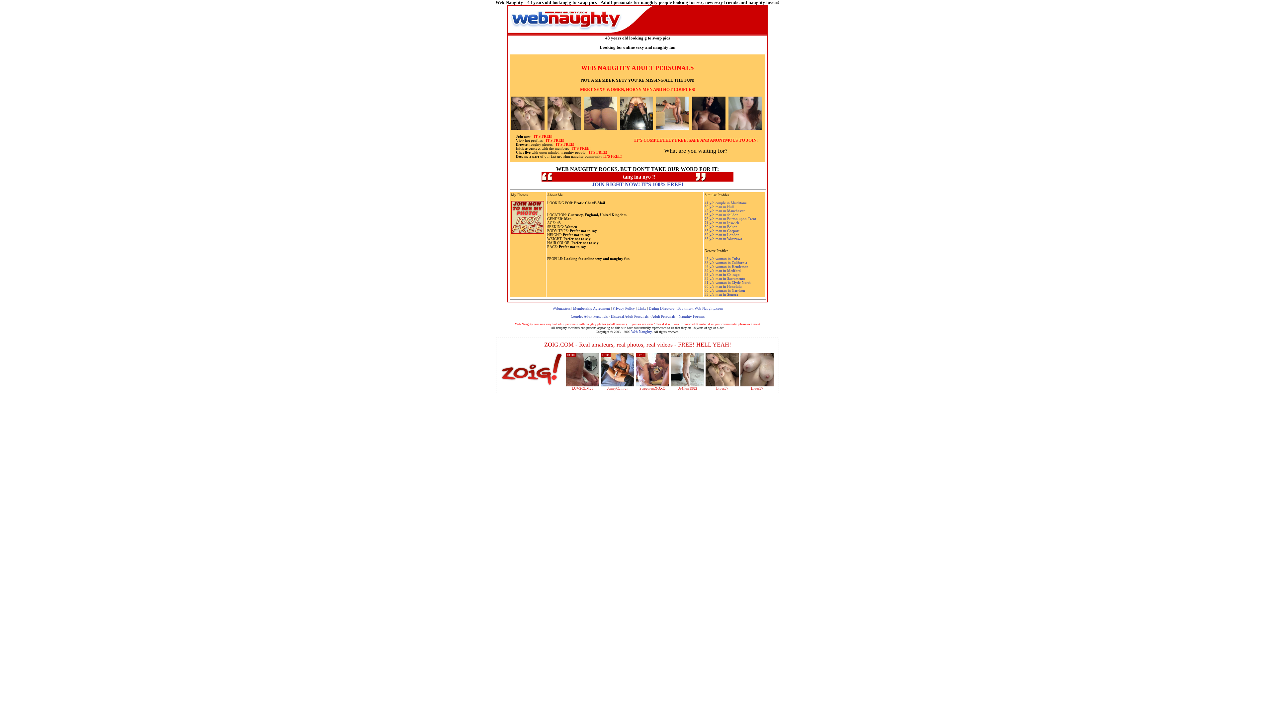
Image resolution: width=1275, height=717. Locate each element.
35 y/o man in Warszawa (723, 239)
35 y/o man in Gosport (722, 231)
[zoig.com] (531, 369)
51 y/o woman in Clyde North (728, 282)
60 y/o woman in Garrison (725, 290)
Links (642, 308)
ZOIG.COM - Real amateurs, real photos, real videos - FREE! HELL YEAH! (637, 344)
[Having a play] (617, 385)
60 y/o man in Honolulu (723, 286)
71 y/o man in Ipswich (722, 223)
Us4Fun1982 (687, 388)
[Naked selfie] (722, 385)
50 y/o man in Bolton (721, 227)
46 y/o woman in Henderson (726, 267)
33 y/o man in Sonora (721, 294)
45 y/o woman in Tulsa (722, 259)
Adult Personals (663, 316)
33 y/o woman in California (726, 263)
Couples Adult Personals (589, 316)
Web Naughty (641, 332)
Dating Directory (662, 308)
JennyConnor (617, 388)
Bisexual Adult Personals (629, 316)
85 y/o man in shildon (721, 215)
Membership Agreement (591, 308)
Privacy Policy (624, 308)
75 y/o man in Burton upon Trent (730, 219)
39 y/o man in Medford (723, 271)
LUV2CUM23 (583, 388)
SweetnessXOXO (652, 388)
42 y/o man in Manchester (725, 211)
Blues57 (722, 388)
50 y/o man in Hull (719, 207)
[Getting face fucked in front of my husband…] (652, 385)
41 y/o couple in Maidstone (726, 203)
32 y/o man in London (722, 235)
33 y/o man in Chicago (722, 275)
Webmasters (561, 308)
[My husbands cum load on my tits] (757, 385)
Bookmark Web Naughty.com (700, 308)
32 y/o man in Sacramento (725, 278)
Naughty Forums (692, 316)
